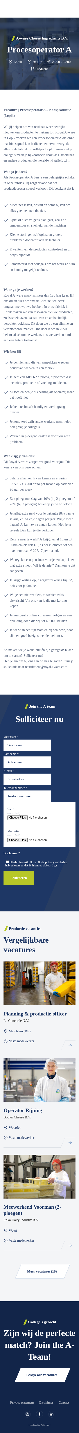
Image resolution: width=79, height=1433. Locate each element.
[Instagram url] (27, 1414)
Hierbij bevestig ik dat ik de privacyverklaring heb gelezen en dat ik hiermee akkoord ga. (36, 864)
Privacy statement (22, 1402)
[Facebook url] (39, 1414)
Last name (11, 754)
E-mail (9, 770)
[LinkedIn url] (51, 1414)
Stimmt (45, 1425)
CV (10, 808)
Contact (64, 1402)
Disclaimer (46, 1402)
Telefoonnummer (15, 788)
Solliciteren (19, 878)
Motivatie (13, 831)
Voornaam (11, 736)
